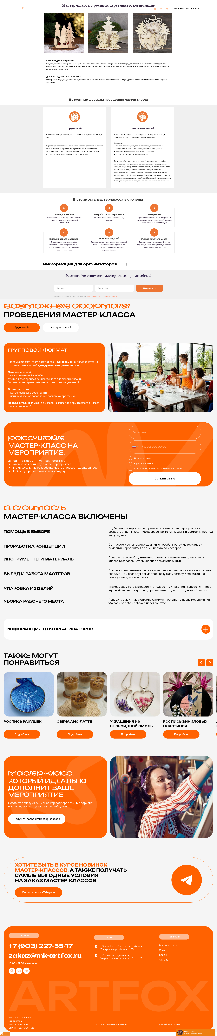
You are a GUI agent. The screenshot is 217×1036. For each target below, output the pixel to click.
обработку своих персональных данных (102, 296)
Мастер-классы (57, 8)
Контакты (109, 8)
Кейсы (83, 8)
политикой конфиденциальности (165, 468)
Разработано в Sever (170, 1024)
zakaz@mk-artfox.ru (45, 955)
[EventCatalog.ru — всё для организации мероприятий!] (5, 1035)
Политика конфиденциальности (110, 1024)
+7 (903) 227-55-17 (138, 8)
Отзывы (95, 8)
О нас (73, 8)
